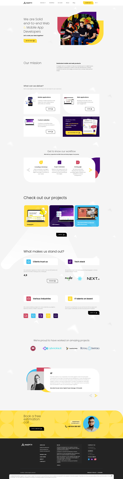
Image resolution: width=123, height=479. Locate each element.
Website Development (45, 451)
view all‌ (60, 234)
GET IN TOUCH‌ (29, 40)
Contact (88, 3)
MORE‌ (49, 109)
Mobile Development (44, 447)
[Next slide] (90, 170)
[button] (90, 395)
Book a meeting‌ (36, 428)
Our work (60, 3)
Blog (74, 3)
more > (59, 465)
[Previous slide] (28, 170)
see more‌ (51, 281)
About (67, 3)
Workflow (51, 3)
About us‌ (92, 312)
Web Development (44, 449)
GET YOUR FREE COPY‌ (73, 132)
